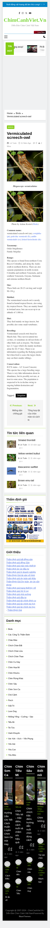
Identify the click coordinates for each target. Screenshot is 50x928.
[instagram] (22, 13)
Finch (10, 700)
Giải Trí (11, 706)
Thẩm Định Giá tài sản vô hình (20, 575)
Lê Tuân (13, 143)
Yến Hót (11, 744)
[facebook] (19, 13)
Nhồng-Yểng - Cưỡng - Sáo (41, 810)
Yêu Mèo (12, 755)
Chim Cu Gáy (14, 662)
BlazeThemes (25, 916)
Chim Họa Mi (14, 667)
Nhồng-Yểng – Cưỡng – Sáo (20, 717)
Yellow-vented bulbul (29, 453)
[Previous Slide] (40, 4)
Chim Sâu (12, 684)
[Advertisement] (25, 82)
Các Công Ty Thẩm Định (19, 635)
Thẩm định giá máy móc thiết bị (21, 566)
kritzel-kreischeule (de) (31, 239)
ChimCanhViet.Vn (25, 20)
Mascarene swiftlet (28, 467)
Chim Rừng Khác (15, 678)
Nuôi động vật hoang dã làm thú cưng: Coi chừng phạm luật (22, 4)
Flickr (35, 224)
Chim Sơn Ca (14, 689)
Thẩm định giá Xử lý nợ (17, 591)
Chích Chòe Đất (15, 645)
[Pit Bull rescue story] (30, 49)
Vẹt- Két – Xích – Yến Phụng (20, 738)
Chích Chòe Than (15, 656)
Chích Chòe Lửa (15, 651)
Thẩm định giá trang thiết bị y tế (21, 588)
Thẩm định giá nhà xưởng (18, 594)
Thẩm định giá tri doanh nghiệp (21, 572)
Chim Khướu (13, 673)
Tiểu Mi (11, 722)
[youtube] (30, 13)
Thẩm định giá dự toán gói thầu (21, 578)
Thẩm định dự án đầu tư (17, 569)
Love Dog (12, 711)
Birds (10, 127)
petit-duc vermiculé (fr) (20, 236)
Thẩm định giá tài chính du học (20, 607)
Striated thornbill (26, 440)
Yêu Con (12, 749)
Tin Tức (11, 728)
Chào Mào (12, 640)
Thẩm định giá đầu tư (16, 597)
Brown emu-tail (26, 480)
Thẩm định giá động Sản (18, 563)
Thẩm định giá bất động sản (19, 559)
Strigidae (21, 395)
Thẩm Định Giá (14, 610)
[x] (26, 13)
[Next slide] (44, 4)
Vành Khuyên (14, 733)
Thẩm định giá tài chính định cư (21, 601)
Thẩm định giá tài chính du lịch (20, 604)
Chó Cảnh (12, 695)
